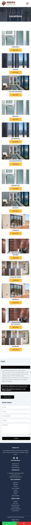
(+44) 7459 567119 (15, 475)
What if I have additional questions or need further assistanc (14, 389)
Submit (16, 438)
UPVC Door (15, 503)
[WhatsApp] (9, 523)
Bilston (15, 494)
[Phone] (24, 523)
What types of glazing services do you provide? (14, 386)
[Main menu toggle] (27, 3)
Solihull (15, 490)
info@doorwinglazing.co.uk (15, 477)
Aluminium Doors (15, 505)
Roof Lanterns (15, 510)
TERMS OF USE (15, 521)
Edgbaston (15, 482)
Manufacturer (15, 465)
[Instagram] (17, 458)
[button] (15, 367)
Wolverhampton (15, 495)
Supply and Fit (15, 463)
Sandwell (15, 492)
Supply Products (15, 467)
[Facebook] (14, 458)
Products (15, 501)
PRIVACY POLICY (15, 519)
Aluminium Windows (16, 508)
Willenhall (15, 484)
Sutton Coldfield (15, 488)
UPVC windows (15, 507)
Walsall (15, 486)
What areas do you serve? (9, 367)
